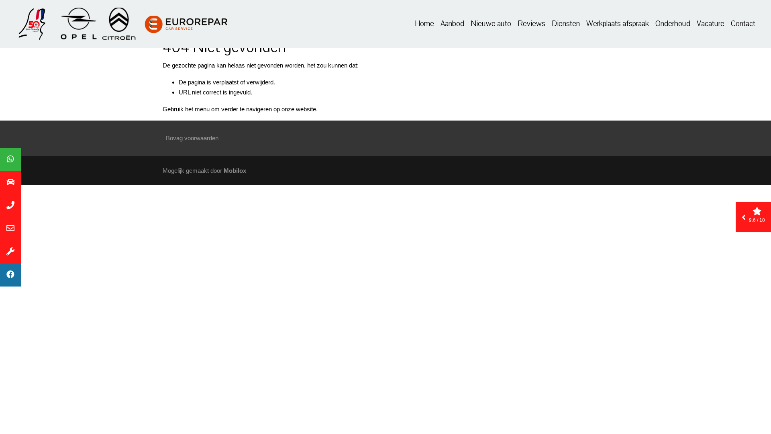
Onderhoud (672, 23)
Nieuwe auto (491, 23)
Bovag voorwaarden (192, 138)
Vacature (710, 23)
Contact (743, 23)
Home (424, 23)
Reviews (531, 23)
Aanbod (452, 23)
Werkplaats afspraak (617, 23)
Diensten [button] (566, 23)
